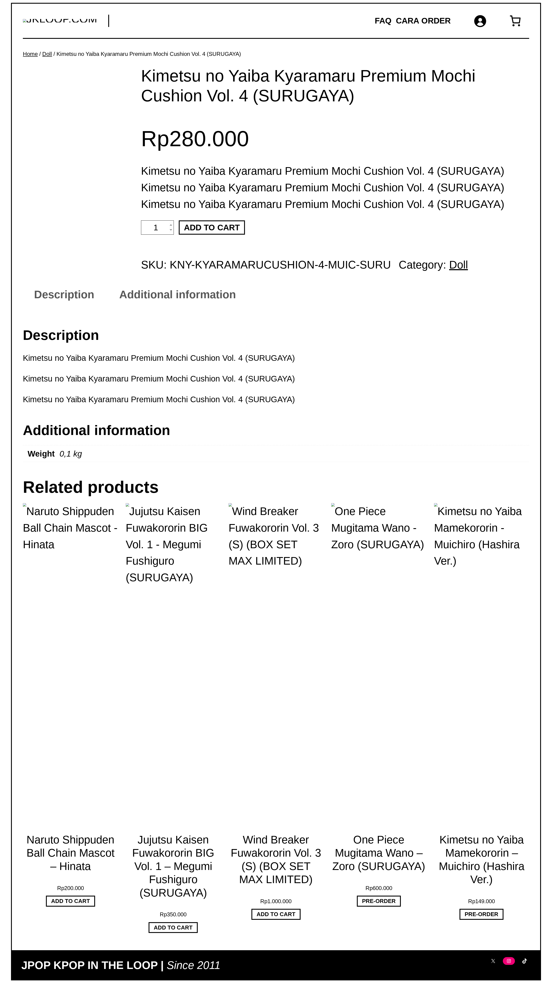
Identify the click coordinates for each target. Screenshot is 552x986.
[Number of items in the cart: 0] (515, 21)
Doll (47, 54)
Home (30, 54)
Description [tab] (64, 294)
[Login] (480, 21)
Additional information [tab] (177, 294)
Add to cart (212, 227)
